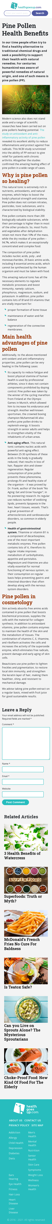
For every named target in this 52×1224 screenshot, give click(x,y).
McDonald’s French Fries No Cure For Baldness (22, 944)
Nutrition (33, 1150)
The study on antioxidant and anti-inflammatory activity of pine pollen (23, 133)
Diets (12, 1158)
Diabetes (14, 1153)
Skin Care (33, 1164)
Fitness (13, 1189)
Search (40, 13)
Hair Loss (14, 1194)
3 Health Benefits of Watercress (22, 855)
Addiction (14, 1132)
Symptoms (34, 1169)
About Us (15, 1120)
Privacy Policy (19, 1125)
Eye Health (15, 1184)
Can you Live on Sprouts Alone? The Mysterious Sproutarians (22, 1032)
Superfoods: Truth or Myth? (23, 898)
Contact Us (32, 1120)
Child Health (16, 1143)
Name (6, 763)
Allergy (13, 1137)
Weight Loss (35, 1175)
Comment (8, 724)
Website (6, 788)
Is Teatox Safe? (18, 987)
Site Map (37, 1125)
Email (5, 776)
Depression (15, 1148)
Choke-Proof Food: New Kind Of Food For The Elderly (26, 1082)
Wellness (33, 1180)
